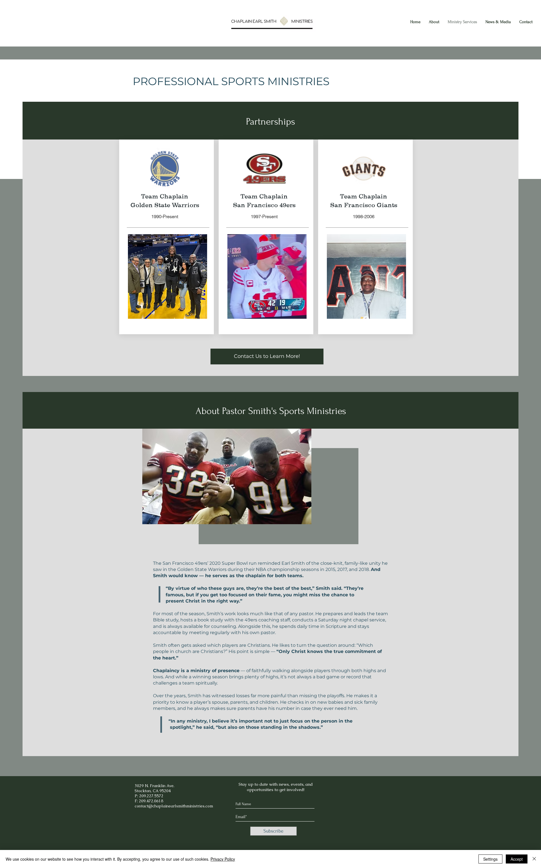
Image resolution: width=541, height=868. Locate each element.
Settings (490, 859)
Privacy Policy (222, 859)
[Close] (534, 858)
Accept (517, 859)
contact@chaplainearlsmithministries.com (174, 806)
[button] (167, 276)
